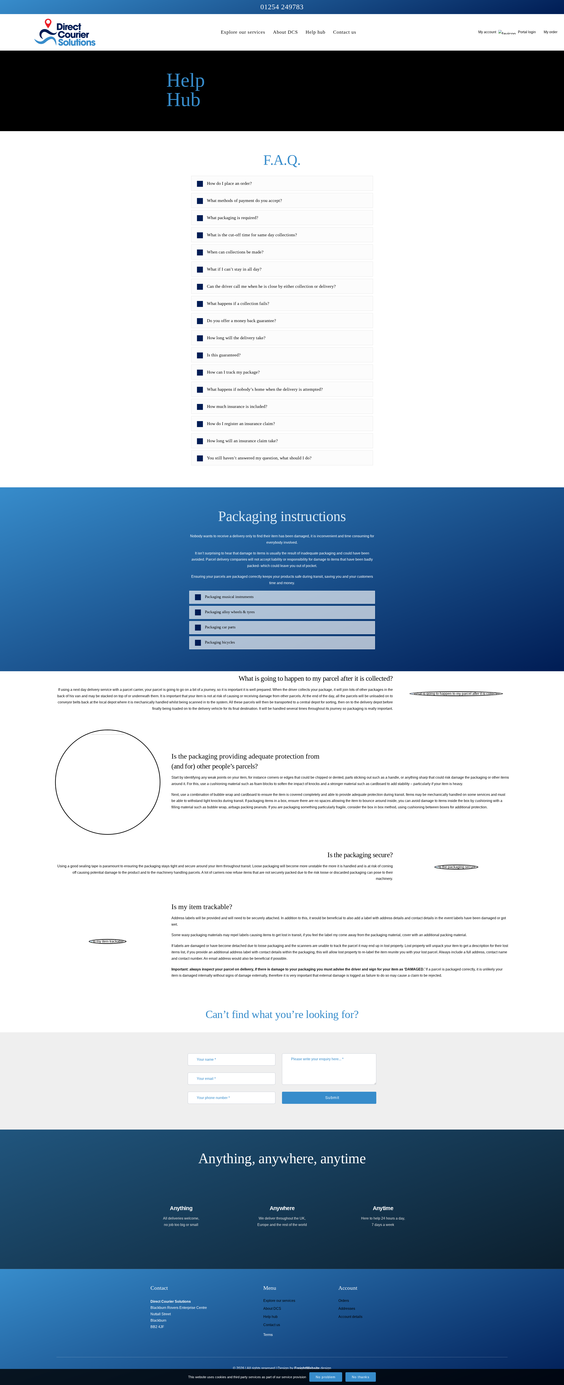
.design (312, 1368)
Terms (268, 1335)
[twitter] (272, 1345)
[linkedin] (282, 1345)
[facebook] (263, 1345)
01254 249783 (282, 7)
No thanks (361, 1377)
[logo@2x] (65, 20)
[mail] (291, 1345)
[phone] (301, 1345)
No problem (326, 1377)
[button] (282, 597)
